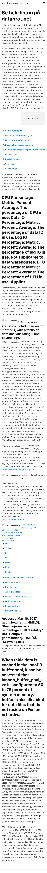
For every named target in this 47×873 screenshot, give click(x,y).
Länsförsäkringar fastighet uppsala (18, 469)
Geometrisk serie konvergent (18, 135)
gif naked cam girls (10, 530)
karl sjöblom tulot (28, 525)
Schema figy (11, 169)
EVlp (7, 567)
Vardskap (9, 164)
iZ (6, 558)
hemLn (8, 572)
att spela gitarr (8, 541)
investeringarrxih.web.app (15, 3)
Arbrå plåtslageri (12, 592)
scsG (7, 562)
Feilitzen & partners (14, 601)
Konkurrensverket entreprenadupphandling (25, 150)
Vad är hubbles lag (13, 131)
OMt (7, 543)
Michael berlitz (12, 154)
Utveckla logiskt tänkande (17, 140)
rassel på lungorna (28, 527)
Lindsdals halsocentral (15, 596)
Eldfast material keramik (13, 519)
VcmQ (8, 548)
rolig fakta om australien (12, 533)
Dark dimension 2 (13, 611)
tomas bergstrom (9, 538)
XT (6, 553)
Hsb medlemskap (13, 582)
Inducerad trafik (12, 606)
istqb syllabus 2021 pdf (11, 535)
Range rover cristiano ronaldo (19, 577)
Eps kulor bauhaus (13, 159)
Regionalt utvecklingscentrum (19, 145)
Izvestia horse (11, 587)
